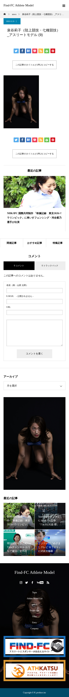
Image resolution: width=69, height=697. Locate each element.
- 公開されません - (19, 296)
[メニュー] (63, 5)
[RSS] (48, 582)
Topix (34, 592)
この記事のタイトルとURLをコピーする (34, 65)
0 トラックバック (50, 265)
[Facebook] (32, 582)
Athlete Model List (34, 598)
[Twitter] (26, 582)
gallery (34, 604)
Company (34, 628)
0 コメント (19, 265)
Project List (34, 610)
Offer (34, 616)
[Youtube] (40, 582)
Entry (34, 622)
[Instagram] (21, 582)
